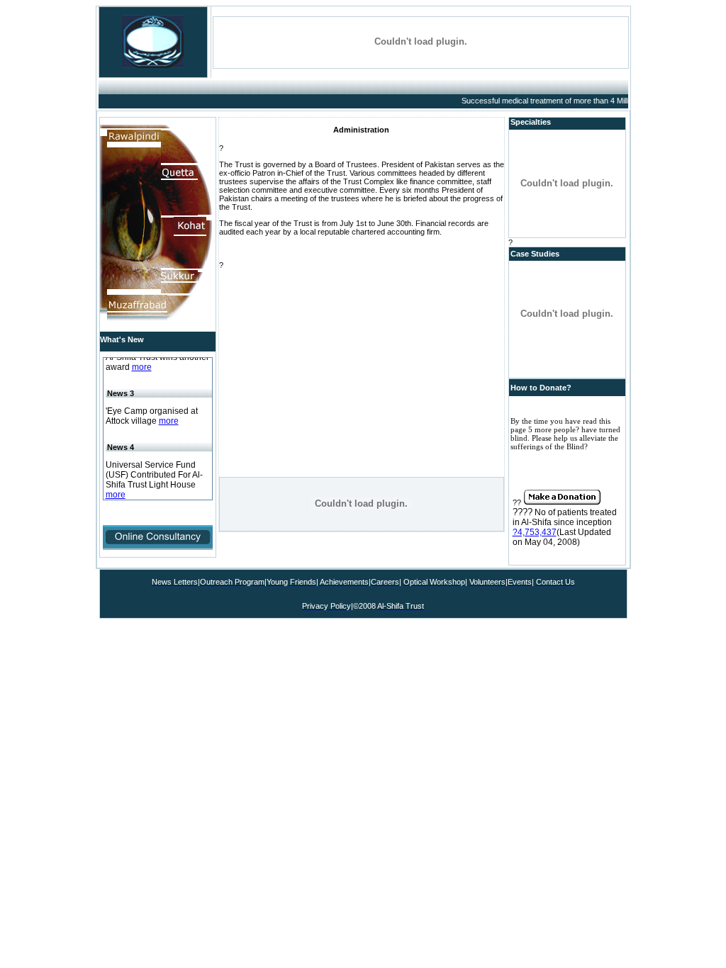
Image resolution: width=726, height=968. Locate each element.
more (142, 364)
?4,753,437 (535, 532)
